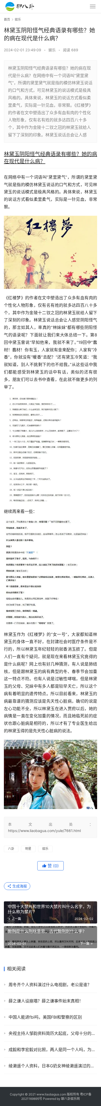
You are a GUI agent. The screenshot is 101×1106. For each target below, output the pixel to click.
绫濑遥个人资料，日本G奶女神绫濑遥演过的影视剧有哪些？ (53, 1065)
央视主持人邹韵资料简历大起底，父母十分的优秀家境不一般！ (53, 1033)
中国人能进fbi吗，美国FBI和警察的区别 (45, 1017)
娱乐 (52, 50)
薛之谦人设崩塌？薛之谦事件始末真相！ (46, 1000)
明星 (28, 849)
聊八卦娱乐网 (70, 1099)
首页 (7, 19)
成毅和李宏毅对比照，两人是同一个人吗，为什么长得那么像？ (53, 1049)
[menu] (92, 6)
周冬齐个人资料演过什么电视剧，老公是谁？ (50, 984)
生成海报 (19, 886)
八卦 (11, 849)
